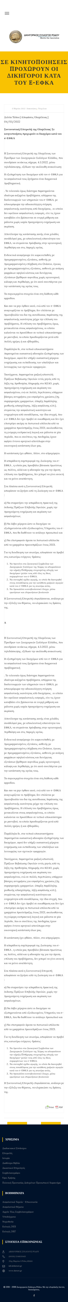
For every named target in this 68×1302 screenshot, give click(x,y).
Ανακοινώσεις (31, 108)
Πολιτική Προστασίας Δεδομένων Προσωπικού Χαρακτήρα (31, 1182)
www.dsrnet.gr (15, 1270)
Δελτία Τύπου (11, 117)
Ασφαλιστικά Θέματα (13, 1206)
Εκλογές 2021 (9, 1226)
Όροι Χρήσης (8, 1177)
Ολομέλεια (42, 108)
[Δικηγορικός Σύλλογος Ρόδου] (35, 38)
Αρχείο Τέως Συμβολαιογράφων (18, 1211)
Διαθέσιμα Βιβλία (11, 1163)
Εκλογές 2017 (9, 1231)
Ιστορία (6, 1158)
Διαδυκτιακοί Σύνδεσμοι (14, 1148)
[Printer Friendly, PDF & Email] (54, 1107)
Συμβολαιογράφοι (11, 1172)
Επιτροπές (7, 1153)
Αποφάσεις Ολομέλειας (34, 117)
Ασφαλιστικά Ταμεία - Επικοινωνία (19, 1202)
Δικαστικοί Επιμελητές (13, 1168)
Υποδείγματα (9, 1216)
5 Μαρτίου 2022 (18, 108)
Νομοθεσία (7, 1221)
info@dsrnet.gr (15, 1266)
